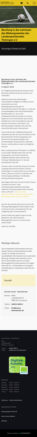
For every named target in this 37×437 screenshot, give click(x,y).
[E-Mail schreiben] (21, 3)
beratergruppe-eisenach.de (9, 411)
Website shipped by (18, 433)
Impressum (4, 400)
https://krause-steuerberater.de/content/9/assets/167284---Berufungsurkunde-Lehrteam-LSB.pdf (17, 194)
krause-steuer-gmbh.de (8, 416)
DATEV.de (4, 421)
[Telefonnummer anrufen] (28, 3)
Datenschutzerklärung (15, 400)
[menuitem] (4, 400)
